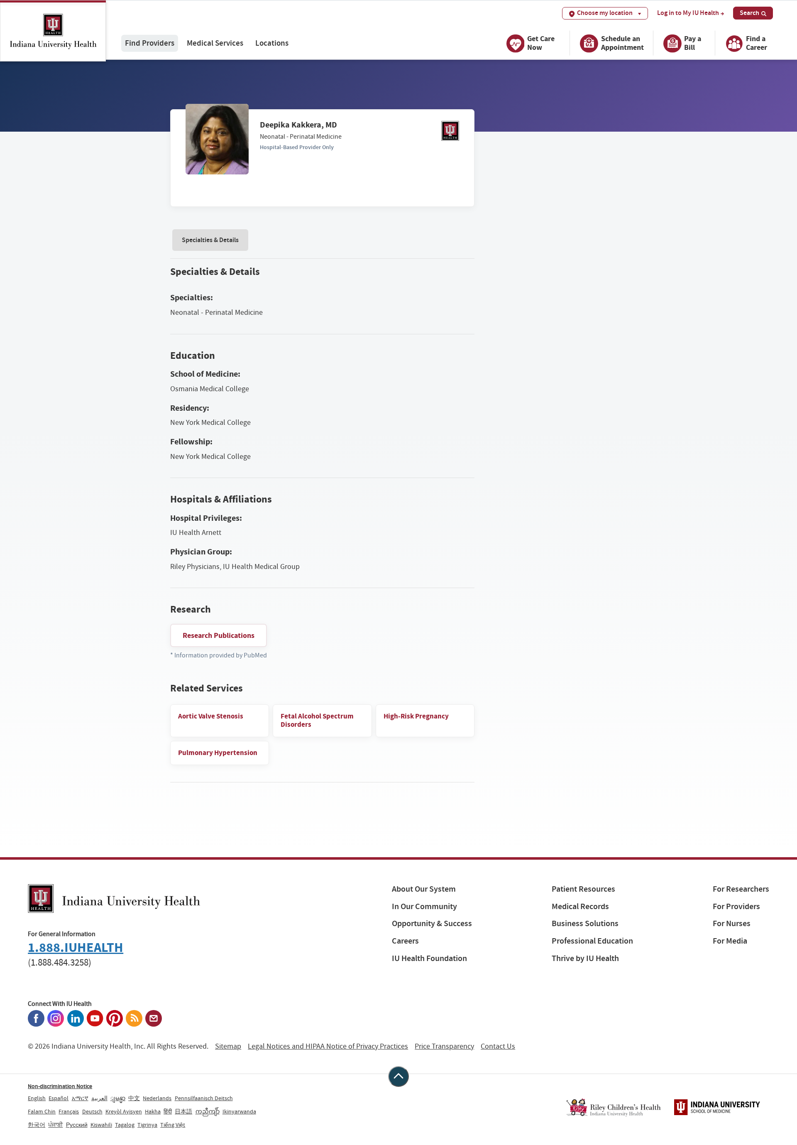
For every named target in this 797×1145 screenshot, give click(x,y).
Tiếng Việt (172, 1124)
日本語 (183, 1111)
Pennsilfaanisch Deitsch (204, 1098)
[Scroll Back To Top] (398, 1076)
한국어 (36, 1124)
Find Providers (149, 43)
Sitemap (228, 1046)
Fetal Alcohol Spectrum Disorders (317, 720)
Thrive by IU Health (585, 958)
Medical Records (580, 906)
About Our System (424, 889)
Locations (271, 43)
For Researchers (741, 889)
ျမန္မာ (117, 1098)
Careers (405, 941)
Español (58, 1098)
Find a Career (756, 43)
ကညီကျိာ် (208, 1111)
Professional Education (592, 941)
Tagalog (124, 1124)
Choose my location (605, 12)
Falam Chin (42, 1111)
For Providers (736, 906)
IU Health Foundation (429, 958)
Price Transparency (444, 1046)
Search (749, 12)
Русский (77, 1124)
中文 (134, 1098)
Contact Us (498, 1046)
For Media (730, 941)
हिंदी (168, 1111)
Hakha (153, 1111)
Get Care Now (541, 43)
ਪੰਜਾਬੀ (55, 1124)
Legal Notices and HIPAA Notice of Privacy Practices (328, 1046)
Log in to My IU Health (688, 13)
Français (69, 1111)
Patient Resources (583, 889)
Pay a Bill (692, 43)
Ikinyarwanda (239, 1111)
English (37, 1098)
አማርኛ (80, 1098)
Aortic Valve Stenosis (210, 716)
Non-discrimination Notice (60, 1086)
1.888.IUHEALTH (75, 947)
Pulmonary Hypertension (217, 753)
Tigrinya (147, 1124)
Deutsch (92, 1111)
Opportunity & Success (432, 923)
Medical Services (215, 43)
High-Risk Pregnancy (416, 716)
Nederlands (157, 1098)
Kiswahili (101, 1124)
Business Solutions (585, 923)
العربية (99, 1098)
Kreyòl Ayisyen (123, 1111)
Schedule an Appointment (622, 43)
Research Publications (218, 635)
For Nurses (732, 923)
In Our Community (424, 906)
